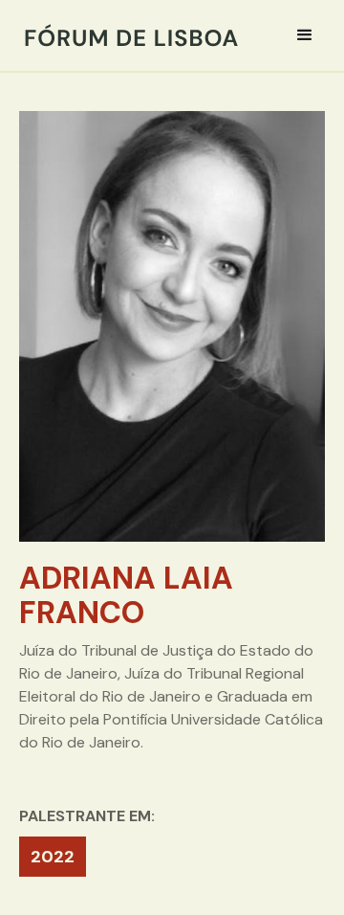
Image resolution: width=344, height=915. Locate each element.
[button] (305, 35)
